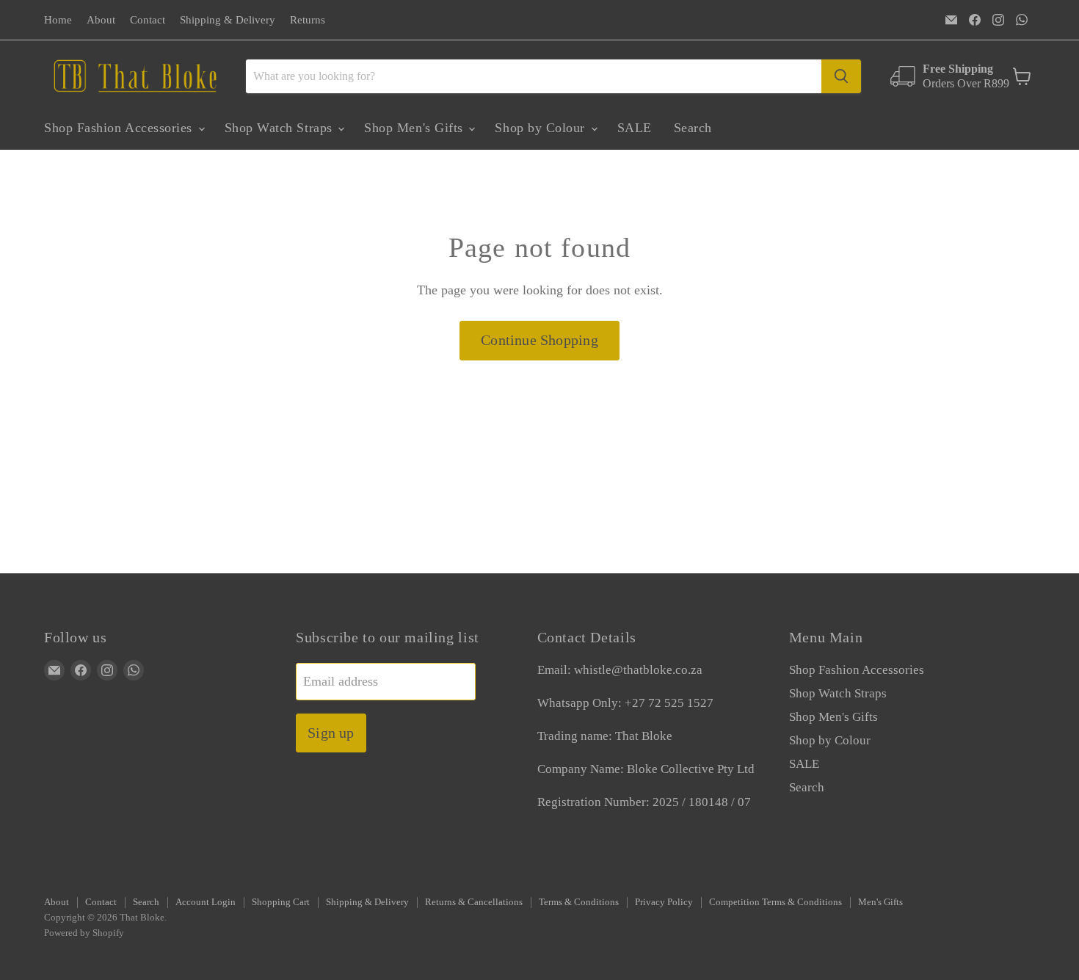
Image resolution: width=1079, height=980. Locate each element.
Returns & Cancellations (474, 901)
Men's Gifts (880, 901)
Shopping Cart (281, 901)
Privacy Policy (664, 901)
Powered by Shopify (84, 932)
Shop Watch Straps (281, 127)
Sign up (331, 733)
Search (693, 127)
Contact (147, 20)
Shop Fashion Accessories (120, 127)
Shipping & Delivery (227, 20)
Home (58, 20)
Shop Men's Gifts (415, 127)
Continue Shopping (539, 340)
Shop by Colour (542, 127)
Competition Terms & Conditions (775, 901)
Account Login (205, 901)
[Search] (841, 76)
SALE (634, 127)
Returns (307, 20)
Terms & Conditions (579, 901)
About (101, 20)
